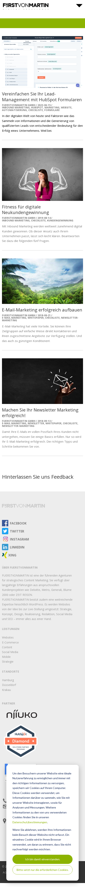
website (66, 107)
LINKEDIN (17, 547)
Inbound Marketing (16, 107)
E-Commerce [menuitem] (10, 642)
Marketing (52, 107)
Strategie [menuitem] (7, 661)
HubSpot (37, 107)
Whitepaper (36, 317)
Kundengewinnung (60, 220)
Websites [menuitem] (8, 637)
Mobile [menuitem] (6, 657)
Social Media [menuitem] (10, 652)
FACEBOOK (18, 523)
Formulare (52, 110)
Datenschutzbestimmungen (29, 822)
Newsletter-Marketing (18, 426)
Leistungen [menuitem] (10, 628)
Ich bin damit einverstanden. (42, 859)
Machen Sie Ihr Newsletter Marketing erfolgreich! (40, 412)
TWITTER (17, 531)
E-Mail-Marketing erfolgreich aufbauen (42, 310)
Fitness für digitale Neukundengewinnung (25, 209)
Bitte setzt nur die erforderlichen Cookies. (43, 869)
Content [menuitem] (7, 647)
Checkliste (35, 110)
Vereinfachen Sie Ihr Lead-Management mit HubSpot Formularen (42, 96)
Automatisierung (14, 110)
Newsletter (36, 423)
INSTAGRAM (19, 539)
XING (12, 555)
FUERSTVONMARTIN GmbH (18, 105)
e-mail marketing (14, 317)
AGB (5, 872)
